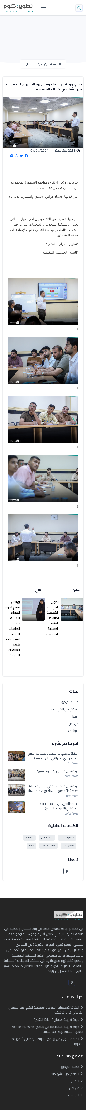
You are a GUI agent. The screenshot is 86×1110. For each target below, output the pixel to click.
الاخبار (74, 716)
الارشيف (73, 731)
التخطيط (29, 838)
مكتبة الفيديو (69, 702)
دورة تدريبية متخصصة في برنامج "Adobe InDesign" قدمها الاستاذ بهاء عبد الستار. (53, 788)
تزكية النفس (46, 838)
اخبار (29, 64)
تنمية (31, 845)
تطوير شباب (68, 845)
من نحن (73, 724)
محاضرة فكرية (67, 838)
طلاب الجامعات (48, 845)
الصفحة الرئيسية (49, 64)
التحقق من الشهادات (64, 709)
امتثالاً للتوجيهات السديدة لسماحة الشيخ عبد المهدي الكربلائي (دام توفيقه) (53, 756)
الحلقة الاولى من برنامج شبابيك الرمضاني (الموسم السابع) (59, 806)
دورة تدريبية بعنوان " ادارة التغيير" (57, 771)
